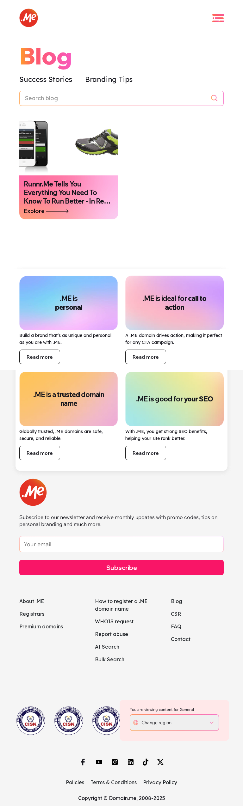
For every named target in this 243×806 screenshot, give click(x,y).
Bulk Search (109, 659)
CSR (176, 614)
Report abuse (111, 634)
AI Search (107, 647)
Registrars (31, 614)
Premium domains (41, 626)
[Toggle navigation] (218, 18)
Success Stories (46, 79)
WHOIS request (114, 621)
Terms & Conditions (113, 782)
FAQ (176, 626)
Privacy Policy (160, 782)
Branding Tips (109, 79)
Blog (176, 601)
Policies (75, 782)
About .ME (31, 601)
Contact (180, 639)
